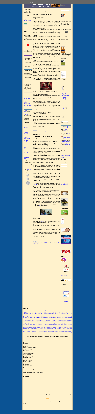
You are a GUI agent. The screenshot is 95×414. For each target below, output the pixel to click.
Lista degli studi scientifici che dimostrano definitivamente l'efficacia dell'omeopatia (27, 98)
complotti (46, 314)
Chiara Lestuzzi (66, 143)
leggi (38, 327)
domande (63, 325)
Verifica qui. (66, 184)
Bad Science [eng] (26, 126)
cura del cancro (26, 325)
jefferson (30, 327)
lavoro (37, 327)
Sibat (28, 321)
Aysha (64, 313)
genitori (29, 316)
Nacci (25, 320)
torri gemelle (59, 332)
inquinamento (36, 316)
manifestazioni (63, 314)
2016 (62, 109)
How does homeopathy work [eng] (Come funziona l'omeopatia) (27, 102)
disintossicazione (57, 325)
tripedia (64, 332)
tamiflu (38, 332)
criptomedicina (70, 324)
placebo (33, 312)
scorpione (71, 330)
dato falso (41, 220)
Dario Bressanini (26, 128)
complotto (24, 324)
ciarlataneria (67, 312)
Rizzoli (66, 320)
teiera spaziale (42, 332)
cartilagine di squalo (38, 323)
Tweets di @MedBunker (64, 275)
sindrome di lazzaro (43, 331)
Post (62, 164)
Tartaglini (39, 321)
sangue (56, 330)
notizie (30, 312)
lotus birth (48, 327)
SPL (25, 321)
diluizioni (50, 325)
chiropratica (50, 323)
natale (23, 317)
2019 (62, 89)
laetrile (35, 327)
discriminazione (54, 325)
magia (49, 327)
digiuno (48, 325)
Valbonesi (52, 321)
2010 (62, 116)
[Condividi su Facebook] (35, 130)
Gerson (67, 313)
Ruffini (71, 320)
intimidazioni (41, 316)
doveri (71, 325)
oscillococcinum (42, 317)
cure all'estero (70, 312)
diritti (51, 325)
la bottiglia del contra (67, 144)
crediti (68, 324)
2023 (62, 85)
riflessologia (47, 330)
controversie (44, 324)
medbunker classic (67, 314)
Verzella (57, 321)
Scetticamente (25, 158)
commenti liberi (70, 323)
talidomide (36, 332)
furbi (27, 316)
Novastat (32, 320)
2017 (62, 91)
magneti (51, 327)
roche (53, 330)
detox (39, 325)
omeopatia (32, 310)
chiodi (48, 323)
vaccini (37, 243)
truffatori (37, 312)
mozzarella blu (64, 328)
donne (68, 325)
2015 (62, 110)
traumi (63, 332)
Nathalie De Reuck (28, 320)
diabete (42, 325)
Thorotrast (43, 321)
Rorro (70, 320)
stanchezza (71, 331)
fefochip (26, 316)
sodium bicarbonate (58, 331)
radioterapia (31, 330)
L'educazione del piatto (26, 153)
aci (67, 321)
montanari (58, 328)
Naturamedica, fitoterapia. (27, 133)
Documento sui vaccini (28, 114)
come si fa (67, 323)
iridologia (26, 327)
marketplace (26, 328)
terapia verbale (53, 332)
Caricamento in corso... (64, 170)
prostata (61, 317)
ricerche (43, 330)
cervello (43, 323)
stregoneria (27, 332)
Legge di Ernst (29, 164)
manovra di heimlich (69, 327)
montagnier (68, 316)
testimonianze (57, 313)
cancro (49, 310)
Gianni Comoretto (66, 126)
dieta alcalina (46, 325)
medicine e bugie (43, 328)
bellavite (60, 312)
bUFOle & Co (25, 147)
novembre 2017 (64, 97)
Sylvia (37, 321)
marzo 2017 (64, 106)
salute (35, 312)
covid (55, 310)
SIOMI (23, 321)
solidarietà (61, 331)
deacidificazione (30, 325)
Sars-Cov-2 (28, 314)
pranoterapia (58, 317)
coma (65, 323)
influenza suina (58, 314)
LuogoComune (70, 313)
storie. (23, 332)
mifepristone (48, 328)
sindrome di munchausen (47, 331)
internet (39, 316)
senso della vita (70, 317)
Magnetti (46, 312)
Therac (40, 321)
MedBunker (66, 246)
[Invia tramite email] (33, 130)
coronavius (56, 324)
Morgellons (24, 314)
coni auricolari (30, 324)
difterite (34, 200)
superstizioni (33, 332)
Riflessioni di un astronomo (27, 157)
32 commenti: (48, 131)
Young (61, 321)
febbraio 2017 (64, 107)
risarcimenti (49, 330)
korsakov (34, 327)
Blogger (53, 408)
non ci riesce (42, 221)
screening (24, 331)
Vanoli (53, 321)
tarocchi (40, 332)
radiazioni (28, 330)
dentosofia (38, 325)
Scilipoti (27, 321)
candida (28, 323)
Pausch (49, 320)
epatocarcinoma (49, 314)
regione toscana (34, 330)
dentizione (36, 325)
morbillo (71, 316)
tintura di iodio (56, 332)
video (61, 313)
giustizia (56, 314)
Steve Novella (32, 321)
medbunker (36, 328)
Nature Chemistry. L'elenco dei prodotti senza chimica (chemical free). (28, 106)
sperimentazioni (64, 331)
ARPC (44, 312)
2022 (62, 86)
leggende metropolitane (41, 313)
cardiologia (34, 323)
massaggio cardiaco (32, 328)
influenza (34, 316)
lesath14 (40, 327)
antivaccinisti (68, 310)
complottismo (34, 243)
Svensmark (35, 321)
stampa (69, 331)
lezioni (41, 327)
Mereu (48, 312)
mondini (50, 328)
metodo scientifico (63, 316)
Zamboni (63, 321)
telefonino (45, 332)
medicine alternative (42, 310)
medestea (38, 328)
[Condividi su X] (34, 130)
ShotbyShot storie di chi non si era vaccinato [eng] (27, 140)
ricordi (44, 330)
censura (41, 323)
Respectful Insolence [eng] (27, 138)
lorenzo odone (45, 327)
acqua (68, 321)
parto (31, 312)
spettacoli (67, 331)
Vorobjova (59, 321)
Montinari (24, 320)
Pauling (48, 320)
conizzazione (34, 324)
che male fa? (57, 242)
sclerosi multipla (66, 330)
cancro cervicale (40, 314)
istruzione (28, 327)
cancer (23, 323)
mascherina (29, 328)
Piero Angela (55, 320)
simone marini (39, 331)
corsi (58, 324)
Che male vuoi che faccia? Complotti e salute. (44, 136)
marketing (50, 313)
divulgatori (60, 325)
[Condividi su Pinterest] (36, 130)
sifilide (37, 331)
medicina (28, 310)
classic (58, 323)
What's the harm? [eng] (26, 141)
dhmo (41, 325)
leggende (47, 316)
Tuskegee (49, 321)
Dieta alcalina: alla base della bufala (65, 154)
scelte (61, 330)
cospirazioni (60, 324)
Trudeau (47, 321)
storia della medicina (62, 310)
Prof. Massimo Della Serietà (52, 312)
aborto (66, 321)
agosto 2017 (64, 100)
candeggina (26, 323)
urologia (71, 332)
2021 (62, 87)
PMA (36, 320)
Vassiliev (55, 321)
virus (62, 313)
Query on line (25, 137)
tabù (34, 332)
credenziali (66, 324)
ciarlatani (53, 310)
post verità (55, 317)
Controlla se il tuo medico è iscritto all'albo (27, 95)
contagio (36, 324)
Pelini (50, 320)
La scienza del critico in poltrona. (41, 11)
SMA (26, 314)
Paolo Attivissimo (42, 320)
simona (65, 136)
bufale (71, 310)
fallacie (24, 316)
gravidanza (31, 316)
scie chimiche (63, 330)
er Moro (65, 134)
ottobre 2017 (64, 98)
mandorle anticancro (61, 327)
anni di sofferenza (35, 184)
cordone (50, 324)
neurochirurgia (70, 328)
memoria (54, 313)
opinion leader (29, 317)
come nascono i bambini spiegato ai (65, 137)
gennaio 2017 (64, 108)
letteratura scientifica (46, 313)
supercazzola (30, 332)
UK (50, 321)
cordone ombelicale (53, 324)
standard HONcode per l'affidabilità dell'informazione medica (67, 184)
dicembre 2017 (64, 92)
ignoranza (29, 313)
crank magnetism (63, 324)
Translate (67, 122)
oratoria (32, 317)
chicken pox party (46, 323)
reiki (36, 330)
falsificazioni (53, 314)
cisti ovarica (56, 323)
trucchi (66, 332)
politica (53, 317)
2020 (62, 88)
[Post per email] (51, 131)
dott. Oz (70, 325)
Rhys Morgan (60, 320)
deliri (32, 325)
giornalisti (27, 313)
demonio (34, 325)
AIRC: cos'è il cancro (26, 123)
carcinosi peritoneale (31, 323)
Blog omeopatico (26, 99)
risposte (51, 330)
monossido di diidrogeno (53, 328)
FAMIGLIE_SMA (66, 301)
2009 (62, 117)
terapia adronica (50, 332)
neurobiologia (67, 328)
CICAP (24, 148)
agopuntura (33, 314)
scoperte (69, 330)
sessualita (33, 331)
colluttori (64, 323)
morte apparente (60, 328)
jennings (44, 316)
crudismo (24, 325)
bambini (40, 205)
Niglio (30, 320)
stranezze (25, 332)
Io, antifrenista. (63, 157)
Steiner (30, 321)
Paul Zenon (45, 320)
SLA (24, 321)
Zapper (64, 321)
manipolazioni (54, 316)
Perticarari (53, 320)
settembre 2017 (64, 99)
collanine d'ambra (61, 323)
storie (51, 310)
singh (55, 331)
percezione (48, 317)
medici (40, 328)
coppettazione (47, 324)
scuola (25, 331)
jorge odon (32, 327)
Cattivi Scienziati (26, 127)
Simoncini (36, 310)
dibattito (44, 325)
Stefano (65, 140)
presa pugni (66, 127)
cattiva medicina (63, 312)
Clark (65, 313)
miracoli (28, 312)
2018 (62, 90)
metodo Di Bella (25, 312)
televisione (47, 332)
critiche (57, 131)
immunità (37, 313)
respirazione (38, 330)
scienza (58, 310)
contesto (38, 324)
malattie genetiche (50, 316)
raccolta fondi (26, 330)
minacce (66, 316)
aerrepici (31, 314)
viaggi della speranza (40, 312)
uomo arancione (68, 332)
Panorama (38, 320)
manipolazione (65, 327)
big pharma (36, 314)
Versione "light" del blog (64, 187)
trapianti (61, 332)
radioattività (66, 317)
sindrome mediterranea (52, 331)
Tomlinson (45, 321)
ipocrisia (24, 327)
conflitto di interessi (27, 324)
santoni (57, 330)
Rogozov (68, 320)
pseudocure (63, 317)
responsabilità (40, 330)
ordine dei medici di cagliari (36, 317)
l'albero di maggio (26, 152)
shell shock (35, 331)
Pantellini (40, 320)
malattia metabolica (57, 327)
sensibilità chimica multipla (29, 331)
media (52, 313)
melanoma (57, 316)
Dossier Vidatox (26, 132)
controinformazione (41, 324)
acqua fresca (70, 321)
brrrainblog (25, 146)
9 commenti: (48, 242)
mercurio (59, 316)
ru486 (54, 330)
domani (64, 325)
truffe (59, 313)
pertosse (51, 317)
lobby (42, 327)
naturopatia (26, 317)
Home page (25, 19)
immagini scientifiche (33, 313)
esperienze (24, 313)
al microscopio (25, 117)
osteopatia (45, 317)
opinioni (46, 310)
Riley (65, 320)
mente (45, 328)
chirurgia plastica (53, 323)
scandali (59, 330)
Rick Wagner (63, 320)
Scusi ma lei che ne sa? (64, 151)
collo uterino (43, 314)
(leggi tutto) (66, 129)
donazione (66, 325)
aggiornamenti (57, 312)
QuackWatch (58, 320)
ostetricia (71, 314)
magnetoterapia (53, 327)
